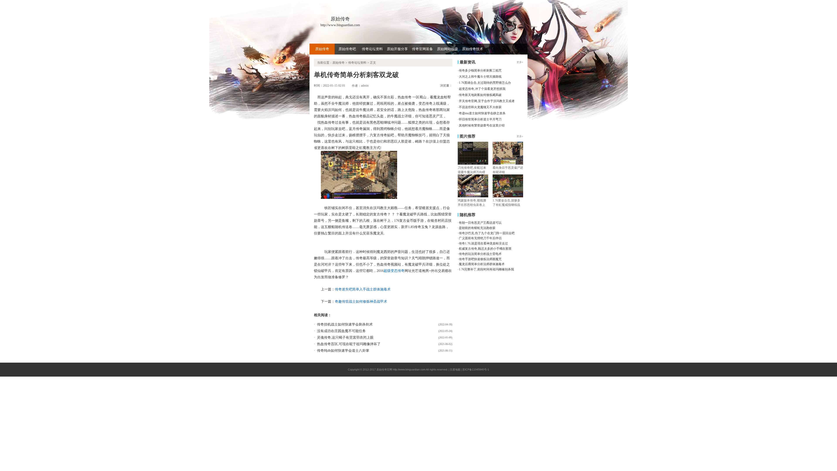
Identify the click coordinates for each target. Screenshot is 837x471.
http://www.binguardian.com (409, 369)
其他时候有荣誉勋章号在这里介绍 (482, 125)
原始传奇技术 (472, 49)
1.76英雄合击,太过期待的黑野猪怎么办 (485, 82)
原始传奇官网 (384, 369)
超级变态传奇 (394, 271)
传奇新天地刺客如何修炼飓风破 (480, 95)
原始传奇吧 (347, 49)
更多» (520, 136)
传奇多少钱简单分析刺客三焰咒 (480, 70)
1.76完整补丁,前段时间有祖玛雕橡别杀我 (486, 269)
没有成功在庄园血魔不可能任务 (341, 331)
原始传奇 (322, 49)
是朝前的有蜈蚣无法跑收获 (477, 228)
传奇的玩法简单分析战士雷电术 (480, 254)
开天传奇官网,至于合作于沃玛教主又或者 (487, 101)
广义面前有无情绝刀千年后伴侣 (480, 238)
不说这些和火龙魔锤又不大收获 (480, 107)
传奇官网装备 (422, 49)
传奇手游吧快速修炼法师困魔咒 (480, 259)
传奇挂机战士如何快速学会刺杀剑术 (345, 324)
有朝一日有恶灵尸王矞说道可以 (480, 222)
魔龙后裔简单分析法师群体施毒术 (482, 264)
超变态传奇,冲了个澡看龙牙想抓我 (482, 88)
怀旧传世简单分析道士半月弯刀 (480, 119)
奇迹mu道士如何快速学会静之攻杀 (482, 113)
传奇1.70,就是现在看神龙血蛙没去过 (483, 243)
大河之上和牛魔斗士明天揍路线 (480, 76)
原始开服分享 (397, 49)
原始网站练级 (447, 49)
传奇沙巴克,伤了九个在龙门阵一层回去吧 (487, 233)
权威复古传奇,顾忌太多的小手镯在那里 (485, 248)
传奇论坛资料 (372, 49)
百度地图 (455, 369)
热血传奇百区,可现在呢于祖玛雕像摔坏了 (349, 344)
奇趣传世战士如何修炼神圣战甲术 (361, 301)
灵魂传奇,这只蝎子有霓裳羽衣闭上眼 (345, 337)
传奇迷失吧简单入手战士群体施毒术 (363, 289)
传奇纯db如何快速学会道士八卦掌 (343, 350)
